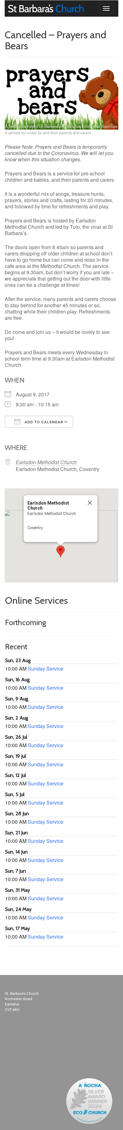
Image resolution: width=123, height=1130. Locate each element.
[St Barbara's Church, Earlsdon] (10, 8)
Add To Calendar (43, 422)
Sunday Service (45, 668)
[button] (60, 551)
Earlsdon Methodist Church (46, 462)
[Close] (89, 502)
